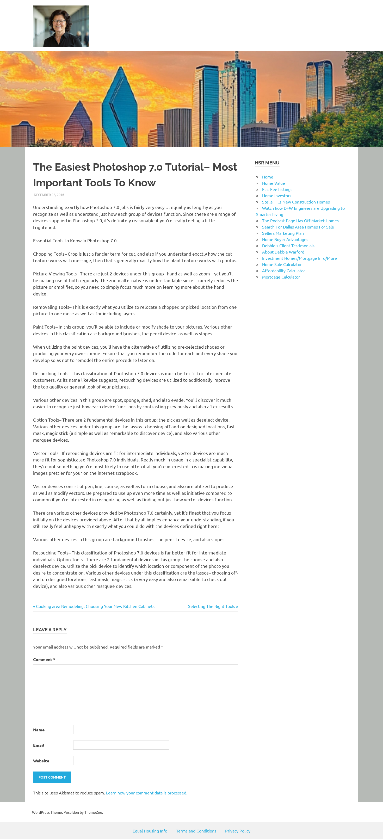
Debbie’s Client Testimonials (288, 245)
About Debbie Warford (283, 251)
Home (267, 176)
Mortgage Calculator (281, 276)
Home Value (273, 183)
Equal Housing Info (150, 830)
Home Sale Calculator (282, 264)
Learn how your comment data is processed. (146, 792)
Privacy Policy (237, 830)
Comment (44, 659)
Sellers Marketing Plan (283, 233)
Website (41, 760)
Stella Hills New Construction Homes (296, 201)
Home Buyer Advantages (285, 239)
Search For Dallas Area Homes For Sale (298, 226)
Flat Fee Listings (277, 189)
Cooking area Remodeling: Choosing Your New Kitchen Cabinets (95, 606)
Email (38, 745)
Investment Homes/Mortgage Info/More (299, 258)
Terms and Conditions (196, 830)
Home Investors (276, 195)
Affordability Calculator (283, 270)
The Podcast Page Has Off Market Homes (300, 220)
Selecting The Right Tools (211, 606)
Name (39, 729)
